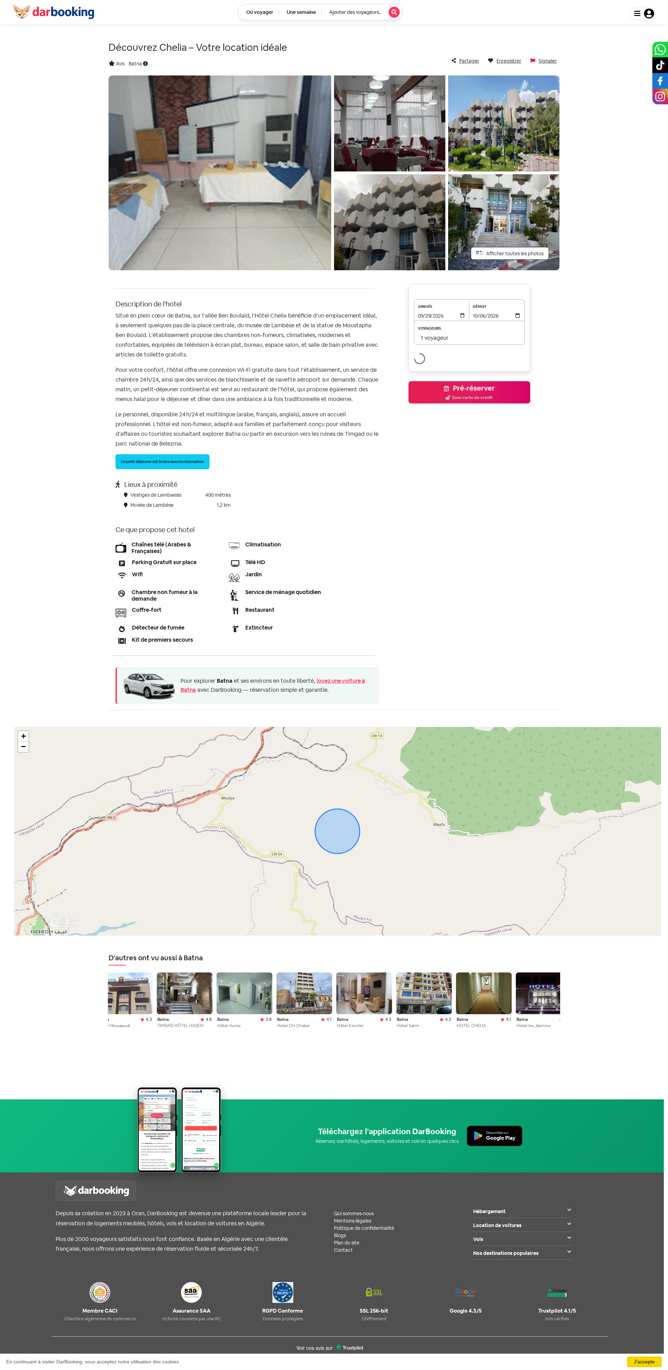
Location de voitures (497, 1225)
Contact (343, 1250)
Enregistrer (508, 60)
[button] (23, 736)
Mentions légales (352, 1221)
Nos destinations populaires (506, 1253)
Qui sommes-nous (354, 1213)
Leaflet (573, 932)
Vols (478, 1239)
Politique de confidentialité (364, 1228)
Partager (469, 60)
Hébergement (489, 1211)
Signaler (548, 60)
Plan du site (346, 1243)
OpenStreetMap (621, 932)
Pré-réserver (473, 392)
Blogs (340, 1235)
